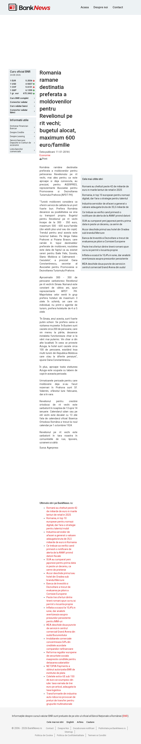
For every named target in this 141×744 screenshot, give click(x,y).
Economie (45, 155)
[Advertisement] (75, 41)
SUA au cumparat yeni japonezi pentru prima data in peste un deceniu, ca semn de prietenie (106, 222)
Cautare (90, 722)
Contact (118, 7)
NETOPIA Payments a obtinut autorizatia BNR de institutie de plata (60, 669)
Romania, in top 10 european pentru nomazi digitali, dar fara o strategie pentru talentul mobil (106, 197)
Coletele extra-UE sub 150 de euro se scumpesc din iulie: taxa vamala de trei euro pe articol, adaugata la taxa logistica (61, 683)
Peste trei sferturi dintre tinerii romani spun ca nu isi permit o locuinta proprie (61, 601)
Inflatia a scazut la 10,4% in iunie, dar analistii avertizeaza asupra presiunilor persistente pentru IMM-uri (60, 614)
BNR (125, 716)
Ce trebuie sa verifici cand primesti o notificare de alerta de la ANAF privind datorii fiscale (106, 214)
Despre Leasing (17, 136)
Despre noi (101, 7)
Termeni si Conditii (97, 735)
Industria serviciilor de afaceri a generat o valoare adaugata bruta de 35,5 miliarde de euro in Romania (105, 205)
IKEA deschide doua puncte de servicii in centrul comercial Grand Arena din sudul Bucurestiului (103, 265)
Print (44, 158)
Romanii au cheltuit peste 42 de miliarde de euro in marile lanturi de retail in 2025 (61, 511)
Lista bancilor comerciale (16, 150)
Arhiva (80, 722)
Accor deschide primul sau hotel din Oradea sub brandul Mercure (60, 576)
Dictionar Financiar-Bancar (19, 127)
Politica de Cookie (44, 735)
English (70, 722)
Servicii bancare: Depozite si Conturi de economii (20, 142)
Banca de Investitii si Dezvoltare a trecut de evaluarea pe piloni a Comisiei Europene (105, 240)
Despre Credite (17, 132)
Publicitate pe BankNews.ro (112, 728)
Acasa (85, 7)
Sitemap (69, 732)
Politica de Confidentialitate (70, 735)
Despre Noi (63, 728)
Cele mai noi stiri (55, 722)
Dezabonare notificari (83, 728)
